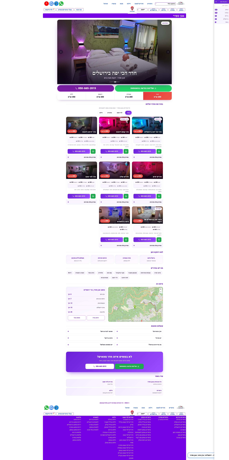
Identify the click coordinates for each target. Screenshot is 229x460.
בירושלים (153, 9)
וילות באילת (112, 419)
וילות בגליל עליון (110, 425)
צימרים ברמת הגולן (144, 440)
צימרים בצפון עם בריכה (143, 435)
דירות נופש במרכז (75, 427)
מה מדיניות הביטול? (154, 345)
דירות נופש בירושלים (74, 425)
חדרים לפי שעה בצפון (126, 450)
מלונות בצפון (77, 440)
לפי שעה (119, 113)
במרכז (172, 9)
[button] (207, 455)
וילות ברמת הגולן (110, 442)
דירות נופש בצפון (75, 430)
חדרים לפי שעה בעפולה (125, 448)
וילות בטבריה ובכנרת (109, 432)
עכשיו (114, 4)
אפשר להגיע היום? (106, 331)
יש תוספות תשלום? (106, 345)
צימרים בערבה (181, 437)
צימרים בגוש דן (163, 419)
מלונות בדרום (76, 432)
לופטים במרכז (93, 425)
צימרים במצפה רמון (179, 432)
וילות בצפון (112, 440)
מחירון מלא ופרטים (155, 157)
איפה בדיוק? (108, 338)
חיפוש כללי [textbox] (171, 4)
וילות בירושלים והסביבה (108, 435)
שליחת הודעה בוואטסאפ (142, 88)
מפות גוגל (77, 318)
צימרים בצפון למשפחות (143, 432)
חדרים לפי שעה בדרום (125, 427)
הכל (128, 113)
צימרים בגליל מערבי (144, 419)
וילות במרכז (112, 437)
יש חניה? (158, 338)
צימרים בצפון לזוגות (144, 430)
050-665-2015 (87, 88)
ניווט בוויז (96, 318)
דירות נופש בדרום (75, 422)
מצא (121, 4)
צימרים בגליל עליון (145, 422)
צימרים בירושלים (180, 425)
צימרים (149, 4)
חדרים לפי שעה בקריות (125, 453)
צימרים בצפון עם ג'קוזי (143, 437)
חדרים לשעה (139, 4)
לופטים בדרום (93, 419)
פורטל (105, 4)
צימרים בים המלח (180, 422)
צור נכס (79, 9)
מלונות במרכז (76, 437)
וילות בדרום (112, 430)
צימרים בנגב (182, 435)
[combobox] (165, 3)
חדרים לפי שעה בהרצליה (128, 431)
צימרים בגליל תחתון (144, 425)
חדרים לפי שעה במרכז (125, 445)
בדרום (163, 9)
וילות (129, 4)
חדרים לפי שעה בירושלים (128, 436)
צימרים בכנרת (146, 427)
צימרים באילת (181, 419)
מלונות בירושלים (75, 435)
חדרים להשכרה (128, 419)
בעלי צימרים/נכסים (65, 9)
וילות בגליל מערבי (110, 422)
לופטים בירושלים (92, 422)
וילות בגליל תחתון (110, 427)
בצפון (181, 9)
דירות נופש (77, 419)
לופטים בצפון (93, 427)
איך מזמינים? (157, 331)
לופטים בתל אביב (92, 430)
